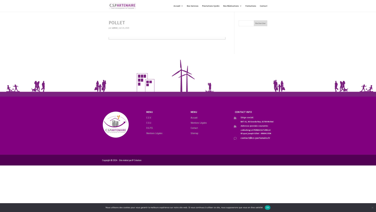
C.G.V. (148, 117)
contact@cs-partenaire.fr (255, 137)
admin (114, 27)
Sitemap (194, 133)
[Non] (372, 207)
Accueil (177, 6)
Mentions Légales (154, 133)
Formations (250, 6)
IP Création (136, 160)
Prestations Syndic (211, 6)
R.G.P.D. (149, 128)
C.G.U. (149, 122)
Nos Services (192, 6)
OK (267, 207)
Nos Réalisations (231, 6)
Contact (263, 6)
